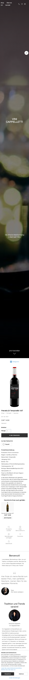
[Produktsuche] (26, 53)
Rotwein (9, 413)
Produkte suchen (9, 529)
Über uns (9, 2)
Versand (3, 423)
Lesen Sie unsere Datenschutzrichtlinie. (11, 668)
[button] (6, 444)
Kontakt (7, 5)
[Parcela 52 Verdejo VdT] (7, 507)
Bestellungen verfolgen (9, 537)
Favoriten (20, 536)
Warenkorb (9, 543)
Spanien (16, 413)
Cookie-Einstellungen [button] (14, 677)
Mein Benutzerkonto (20, 529)
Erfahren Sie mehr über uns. (8, 669)
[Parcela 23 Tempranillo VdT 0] (14, 387)
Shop (2, 413)
